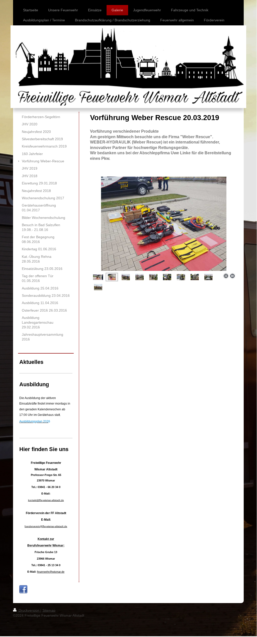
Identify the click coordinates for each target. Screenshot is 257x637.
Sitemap (48, 610)
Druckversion (29, 610)
